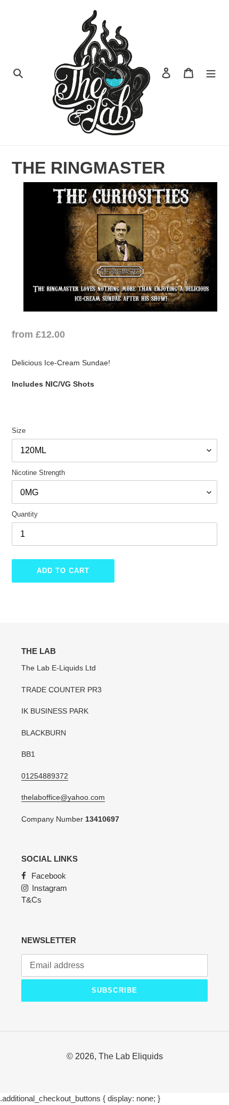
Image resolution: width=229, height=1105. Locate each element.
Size (19, 431)
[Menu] (211, 72)
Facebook (48, 875)
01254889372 (44, 776)
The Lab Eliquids (131, 1056)
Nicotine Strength (38, 473)
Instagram (49, 888)
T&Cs (31, 899)
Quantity (25, 514)
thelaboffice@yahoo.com (63, 797)
